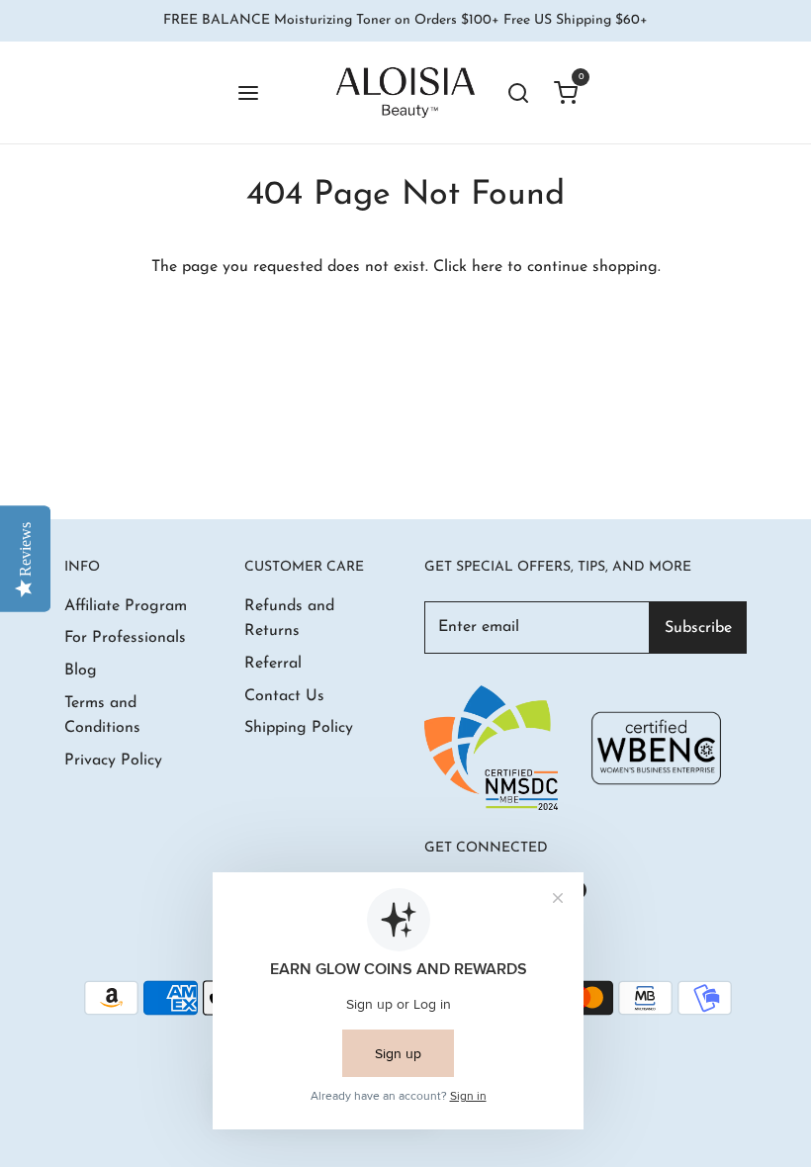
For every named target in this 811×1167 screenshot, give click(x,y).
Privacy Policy (113, 760)
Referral (273, 664)
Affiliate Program (125, 606)
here (487, 267)
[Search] (518, 92)
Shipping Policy (298, 728)
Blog (80, 670)
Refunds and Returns (289, 619)
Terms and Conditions (102, 716)
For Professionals (125, 638)
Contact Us (284, 696)
